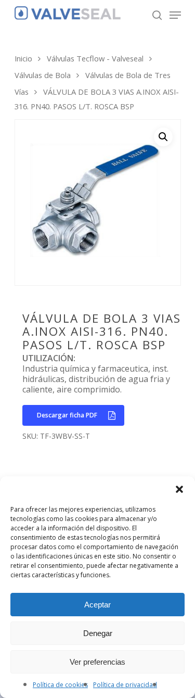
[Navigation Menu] (175, 15)
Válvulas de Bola (43, 75)
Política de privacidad (125, 684)
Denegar (97, 633)
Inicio (23, 58)
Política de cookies (60, 684)
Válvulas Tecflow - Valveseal (95, 58)
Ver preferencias (97, 661)
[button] (179, 489)
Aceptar (97, 604)
